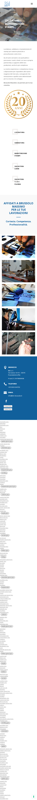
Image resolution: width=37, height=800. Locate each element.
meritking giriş (4, 459)
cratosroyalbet (4, 676)
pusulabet (3, 533)
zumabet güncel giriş (5, 592)
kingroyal (2, 492)
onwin (1, 457)
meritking (2, 585)
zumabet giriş (3, 499)
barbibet (2, 752)
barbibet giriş (3, 721)
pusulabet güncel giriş (6, 590)
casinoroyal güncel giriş (6, 439)
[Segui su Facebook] (6, 401)
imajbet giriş (3, 683)
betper (2, 484)
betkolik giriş (3, 609)
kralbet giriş (3, 543)
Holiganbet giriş (4, 636)
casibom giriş (3, 602)
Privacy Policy (7, 406)
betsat (2, 583)
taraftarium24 (3, 600)
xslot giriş (2, 541)
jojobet (2, 566)
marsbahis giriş (4, 422)
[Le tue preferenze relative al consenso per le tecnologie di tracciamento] (33, 796)
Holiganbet (3, 764)
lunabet (2, 565)
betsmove (3, 712)
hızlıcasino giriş (4, 468)
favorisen (2, 568)
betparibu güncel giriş (6, 605)
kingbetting (3, 455)
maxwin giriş (3, 781)
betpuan (2, 797)
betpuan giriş (3, 575)
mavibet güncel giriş (5, 768)
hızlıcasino (3, 475)
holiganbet (3, 461)
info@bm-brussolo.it (15, 396)
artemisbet (3, 788)
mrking (2, 739)
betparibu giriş (4, 621)
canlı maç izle (3, 688)
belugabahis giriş (4, 776)
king (1, 427)
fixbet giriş (3, 658)
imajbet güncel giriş (5, 540)
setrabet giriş (3, 644)
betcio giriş (3, 491)
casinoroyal (3, 656)
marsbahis (3, 761)
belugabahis (3, 775)
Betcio (1, 630)
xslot (1, 430)
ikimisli (2, 686)
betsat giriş (3, 661)
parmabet (2, 437)
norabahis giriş (4, 450)
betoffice (2, 689)
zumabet (2, 504)
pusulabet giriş (4, 725)
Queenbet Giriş (4, 528)
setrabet (2, 734)
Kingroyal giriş (4, 553)
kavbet (2, 792)
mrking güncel (4, 669)
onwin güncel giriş (5, 444)
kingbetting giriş (4, 646)
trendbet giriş (3, 502)
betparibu (2, 632)
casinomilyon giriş (5, 637)
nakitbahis (3, 434)
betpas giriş (3, 519)
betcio (1, 786)
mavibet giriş (3, 740)
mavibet (2, 445)
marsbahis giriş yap (5, 766)
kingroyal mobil (4, 756)
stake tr (2, 705)
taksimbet (2, 423)
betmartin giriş (4, 607)
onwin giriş (3, 511)
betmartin (2, 668)
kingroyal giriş (4, 517)
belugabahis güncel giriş (6, 719)
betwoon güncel (4, 769)
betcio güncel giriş (5, 516)
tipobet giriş (3, 464)
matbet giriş (3, 436)
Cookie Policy (7, 409)
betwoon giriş (4, 727)
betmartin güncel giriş (6, 749)
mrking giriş (3, 666)
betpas (2, 708)
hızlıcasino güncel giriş (6, 693)
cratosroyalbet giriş (5, 598)
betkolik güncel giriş (5, 649)
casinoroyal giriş (4, 497)
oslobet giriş (3, 452)
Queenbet (2, 477)
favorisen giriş (4, 674)
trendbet (2, 695)
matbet (2, 548)
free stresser (3, 759)
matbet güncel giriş (5, 750)
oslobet (2, 545)
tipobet (2, 570)
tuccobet (2, 563)
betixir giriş (3, 462)
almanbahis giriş (4, 698)
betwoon (2, 429)
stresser (2, 509)
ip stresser (3, 538)
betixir (1, 619)
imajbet (2, 582)
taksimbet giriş (4, 481)
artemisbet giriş (4, 597)
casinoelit (2, 521)
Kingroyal (2, 531)
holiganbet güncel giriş (6, 559)
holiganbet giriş (4, 501)
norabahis (3, 641)
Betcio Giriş (3, 454)
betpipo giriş (3, 617)
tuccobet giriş (3, 506)
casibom (2, 482)
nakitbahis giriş (4, 466)
